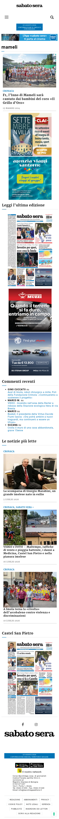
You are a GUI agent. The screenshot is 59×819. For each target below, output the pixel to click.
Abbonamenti (31, 800)
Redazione (15, 800)
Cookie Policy (15, 804)
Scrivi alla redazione (29, 814)
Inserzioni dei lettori (37, 809)
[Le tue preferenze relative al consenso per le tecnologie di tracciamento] (54, 814)
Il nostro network (32, 772)
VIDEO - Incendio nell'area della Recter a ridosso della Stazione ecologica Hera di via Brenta (33, 406)
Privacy (45, 800)
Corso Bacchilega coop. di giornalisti (29, 776)
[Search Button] (48, 15)
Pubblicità (16, 809)
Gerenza (46, 804)
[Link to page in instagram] (36, 724)
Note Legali (32, 804)
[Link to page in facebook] (23, 724)
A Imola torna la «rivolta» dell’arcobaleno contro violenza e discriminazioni (26, 612)
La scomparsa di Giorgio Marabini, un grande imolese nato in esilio (29, 492)
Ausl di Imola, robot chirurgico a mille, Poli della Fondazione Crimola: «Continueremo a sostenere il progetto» (33, 395)
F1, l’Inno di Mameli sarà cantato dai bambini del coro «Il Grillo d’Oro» (29, 99)
